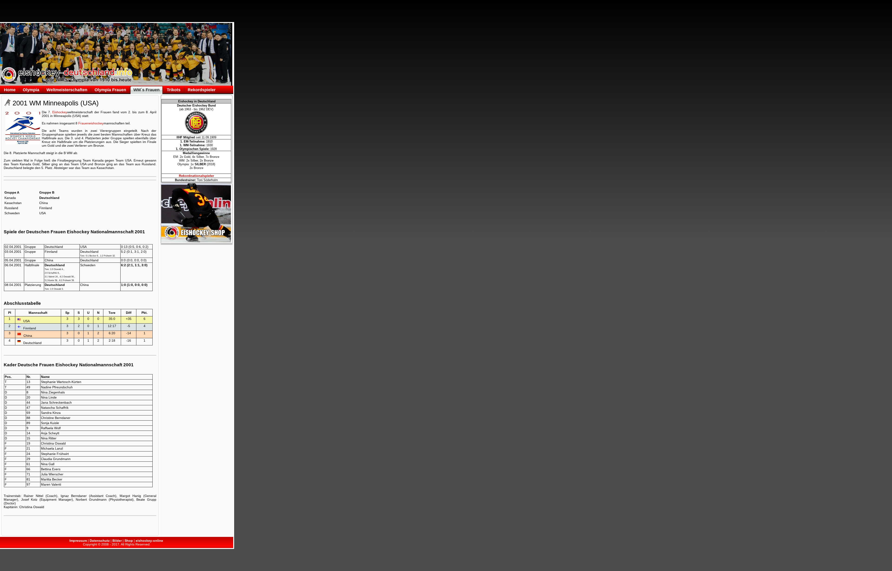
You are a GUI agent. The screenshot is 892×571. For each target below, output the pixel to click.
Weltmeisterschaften (66, 90)
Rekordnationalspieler (196, 176)
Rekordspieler (202, 90)
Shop (129, 540)
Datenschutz (100, 540)
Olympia (31, 90)
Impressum (78, 540)
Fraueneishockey (91, 123)
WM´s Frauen (146, 90)
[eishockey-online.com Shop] (196, 241)
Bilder (117, 540)
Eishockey (59, 112)
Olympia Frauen (110, 90)
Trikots (173, 90)
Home (10, 90)
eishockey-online (149, 540)
